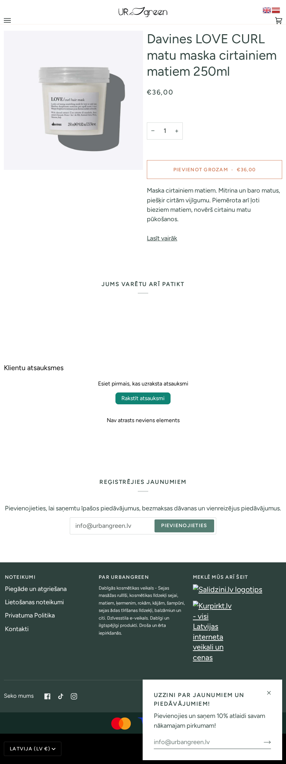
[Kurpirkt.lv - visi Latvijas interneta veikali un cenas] (237, 631)
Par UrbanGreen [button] (124, 577)
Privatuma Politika (30, 615)
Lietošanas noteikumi (34, 602)
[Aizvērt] (272, 690)
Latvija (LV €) (30, 749)
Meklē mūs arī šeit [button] (220, 577)
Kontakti (17, 629)
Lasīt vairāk (162, 238)
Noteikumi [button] (20, 577)
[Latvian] (276, 10)
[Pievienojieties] (262, 742)
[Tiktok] (61, 696)
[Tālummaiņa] (17, 157)
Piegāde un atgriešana (36, 589)
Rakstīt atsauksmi (143, 398)
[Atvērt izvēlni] (14, 20)
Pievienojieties (184, 526)
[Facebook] (47, 696)
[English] (267, 10)
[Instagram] (74, 696)
